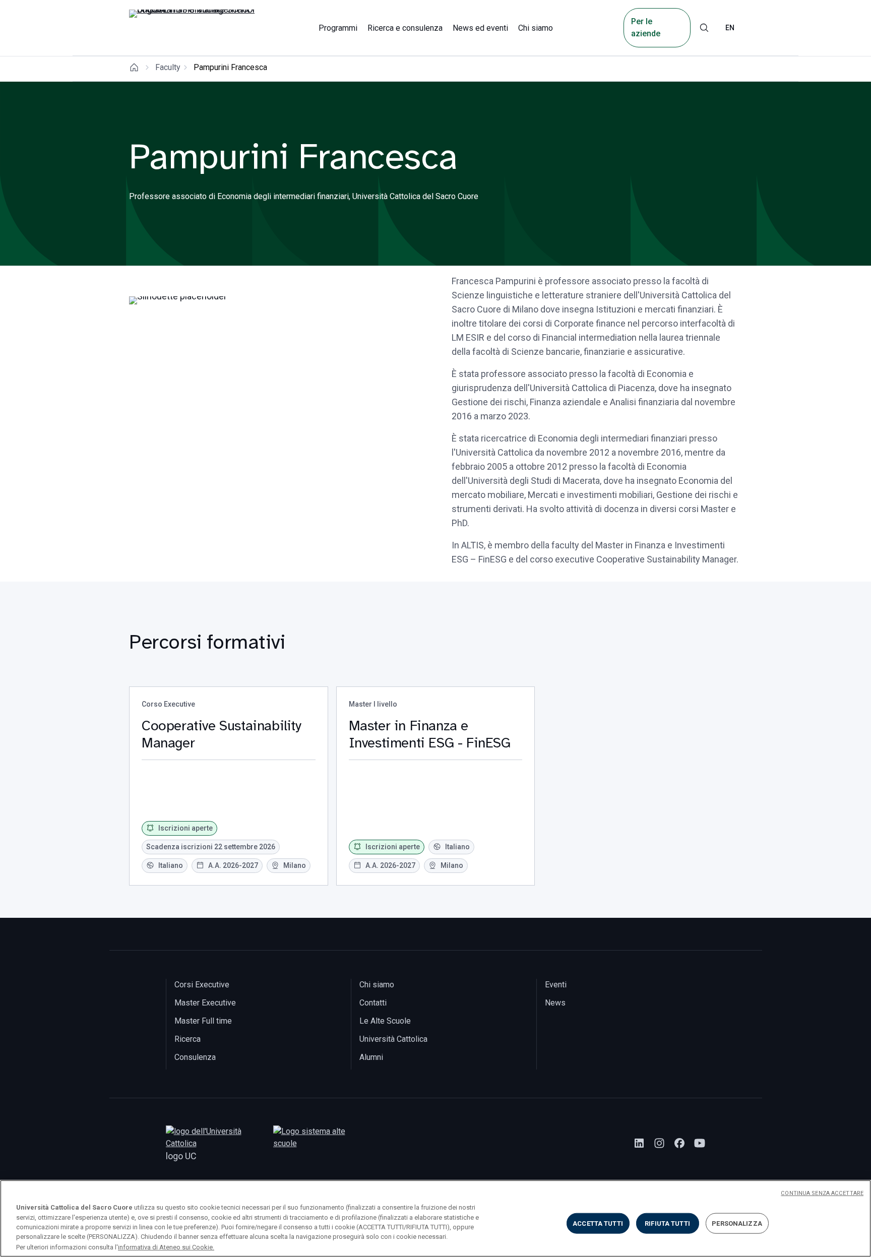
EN (729, 28)
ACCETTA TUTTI (598, 1223)
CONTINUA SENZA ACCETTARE (822, 1193)
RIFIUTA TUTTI (667, 1223)
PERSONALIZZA (737, 1223)
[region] (435, 1218)
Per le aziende (645, 27)
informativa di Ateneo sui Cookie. (166, 1246)
